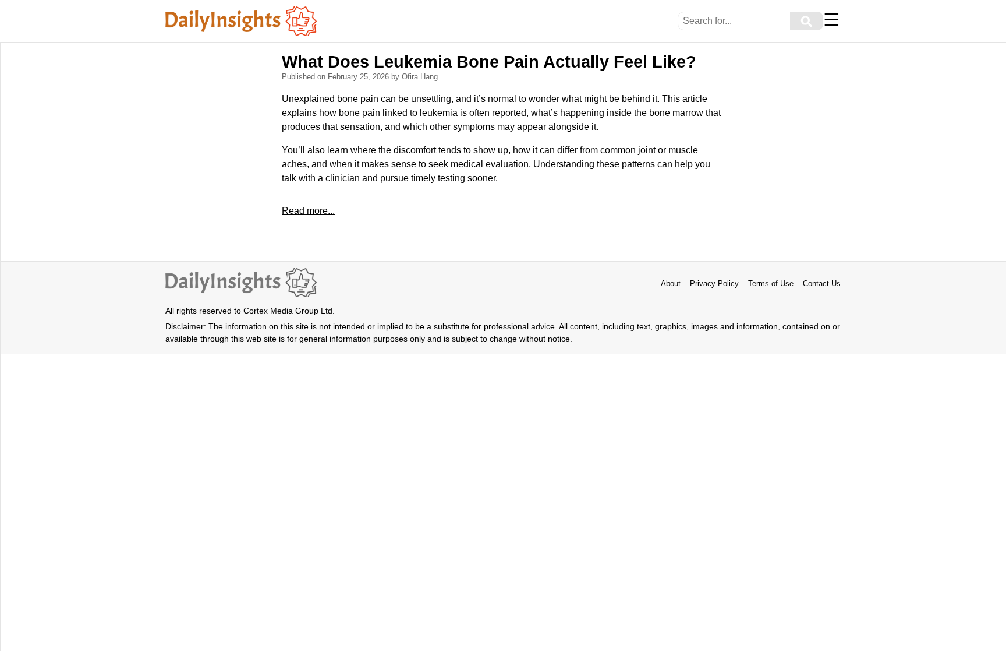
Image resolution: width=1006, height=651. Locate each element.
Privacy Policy (714, 283)
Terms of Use (771, 283)
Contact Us (822, 283)
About (671, 283)
